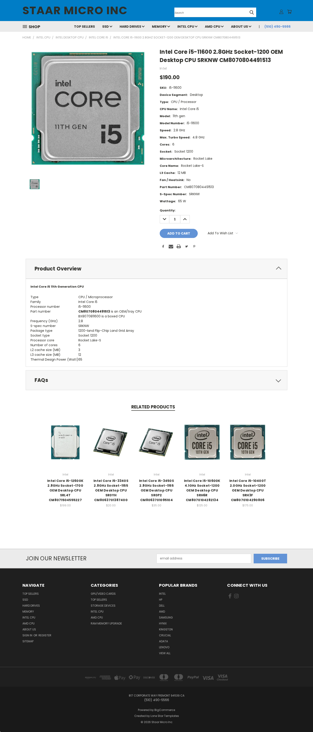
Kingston (166, 629)
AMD (162, 611)
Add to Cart (65, 446)
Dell (162, 606)
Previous (301, 717)
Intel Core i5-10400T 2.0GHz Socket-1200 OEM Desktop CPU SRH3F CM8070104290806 (247, 490)
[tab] (156, 269)
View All (164, 653)
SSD (106, 26)
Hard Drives (131, 26)
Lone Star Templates (165, 716)
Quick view (65, 437)
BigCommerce (164, 710)
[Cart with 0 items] (289, 11)
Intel (162, 594)
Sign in (27, 635)
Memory (159, 26)
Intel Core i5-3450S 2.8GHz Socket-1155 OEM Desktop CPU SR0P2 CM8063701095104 (156, 490)
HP (160, 600)
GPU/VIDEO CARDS (103, 594)
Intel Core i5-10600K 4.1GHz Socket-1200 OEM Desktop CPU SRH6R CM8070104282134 (202, 490)
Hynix (163, 623)
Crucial (165, 635)
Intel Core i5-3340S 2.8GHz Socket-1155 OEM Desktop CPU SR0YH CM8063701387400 (110, 490)
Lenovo (164, 647)
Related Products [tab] (153, 407)
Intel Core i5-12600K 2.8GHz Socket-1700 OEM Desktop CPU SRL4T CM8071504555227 (65, 490)
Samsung (166, 617)
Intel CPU (186, 26)
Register (44, 635)
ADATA (163, 641)
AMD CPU (213, 26)
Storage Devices (103, 606)
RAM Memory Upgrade (106, 623)
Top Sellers (84, 26)
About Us (240, 26)
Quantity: (168, 210)
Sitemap (27, 641)
